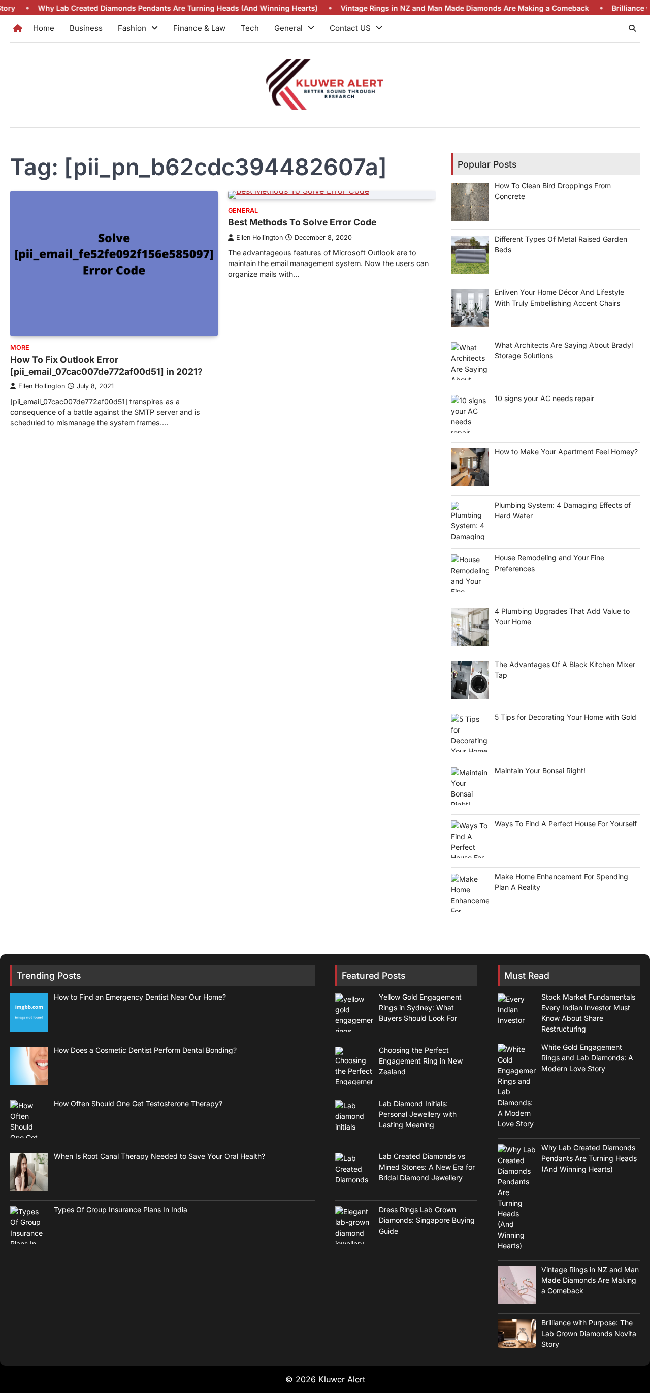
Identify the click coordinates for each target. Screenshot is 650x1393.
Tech (250, 28)
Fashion (132, 28)
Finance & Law (199, 28)
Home (43, 28)
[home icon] (17, 28)
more (19, 347)
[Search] (632, 28)
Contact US (350, 28)
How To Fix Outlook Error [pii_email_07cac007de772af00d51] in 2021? (106, 365)
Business (86, 28)
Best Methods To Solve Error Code (302, 222)
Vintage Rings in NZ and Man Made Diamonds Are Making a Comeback (430, 8)
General (288, 28)
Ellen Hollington (41, 386)
